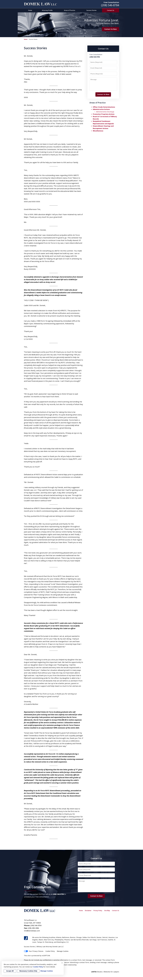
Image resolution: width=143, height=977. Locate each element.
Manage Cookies (62, 951)
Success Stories (91, 10)
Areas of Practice (69, 10)
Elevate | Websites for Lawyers (105, 972)
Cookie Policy (50, 951)
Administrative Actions (101, 109)
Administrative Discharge (105, 112)
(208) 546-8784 (110, 5)
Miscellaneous (98, 131)
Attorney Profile (47, 10)
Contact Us (110, 10)
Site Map (107, 910)
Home (30, 10)
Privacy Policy (98, 910)
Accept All (10, 971)
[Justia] (26, 938)
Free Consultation (111, 2)
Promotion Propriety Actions (103, 114)
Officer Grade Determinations (104, 107)
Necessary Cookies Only (28, 971)
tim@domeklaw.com (32, 931)
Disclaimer (88, 910)
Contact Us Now (110, 29)
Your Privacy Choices (36, 951)
